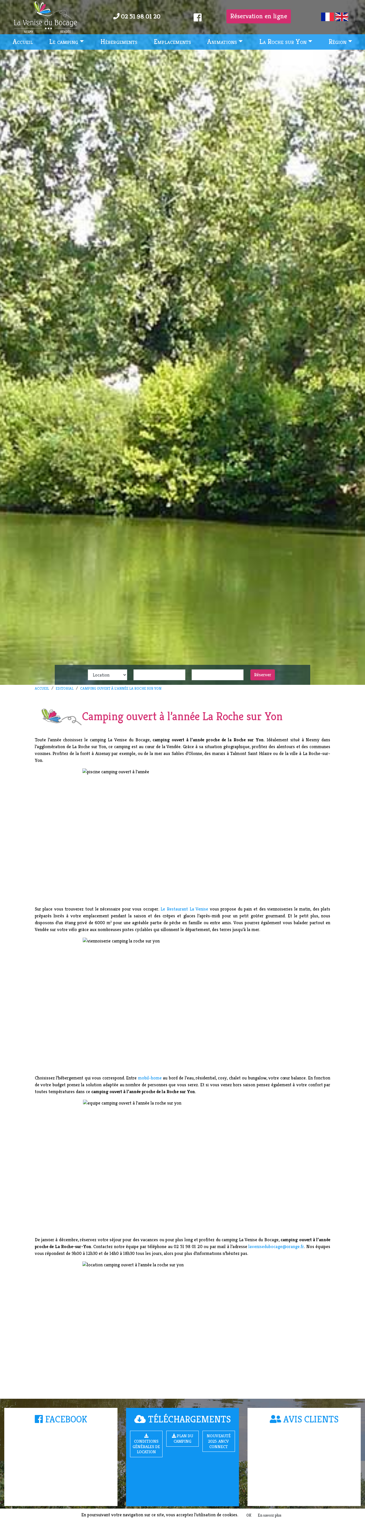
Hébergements (118, 41)
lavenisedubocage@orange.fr (276, 1247)
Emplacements (172, 41)
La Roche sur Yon (283, 41)
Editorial (65, 688)
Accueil (23, 41)
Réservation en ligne (258, 16)
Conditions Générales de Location (146, 1446)
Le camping (63, 41)
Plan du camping (183, 1438)
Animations (222, 41)
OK (249, 1515)
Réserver (262, 675)
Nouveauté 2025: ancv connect (219, 1441)
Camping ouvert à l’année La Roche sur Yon (120, 688)
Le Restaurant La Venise (184, 909)
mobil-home (149, 1078)
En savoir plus (269, 1515)
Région (337, 41)
